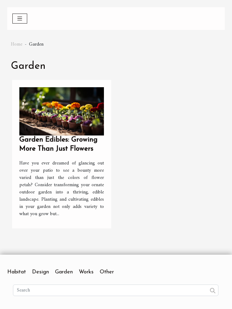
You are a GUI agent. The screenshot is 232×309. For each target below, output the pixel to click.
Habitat (16, 272)
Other (107, 272)
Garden (64, 272)
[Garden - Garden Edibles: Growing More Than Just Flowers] (61, 111)
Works (86, 272)
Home (16, 44)
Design (40, 272)
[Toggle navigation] (19, 19)
